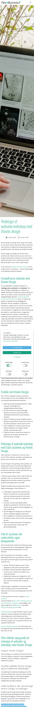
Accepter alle (17, 353)
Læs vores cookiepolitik (10, 341)
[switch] (8, 365)
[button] (17, 357)
